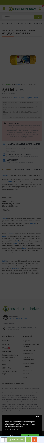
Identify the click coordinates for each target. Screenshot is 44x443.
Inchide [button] (37, 417)
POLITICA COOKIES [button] (13, 429)
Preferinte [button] (13, 436)
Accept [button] (30, 436)
